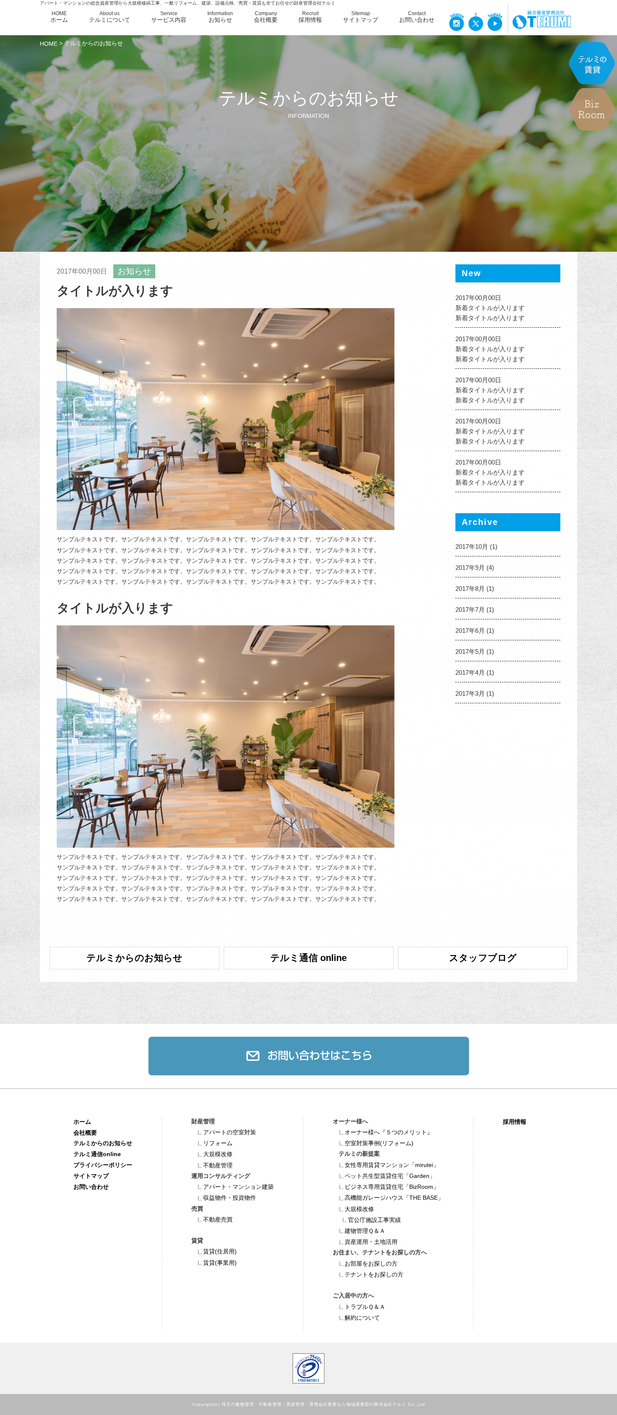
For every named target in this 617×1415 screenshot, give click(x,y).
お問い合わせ (91, 1186)
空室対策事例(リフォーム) (379, 1143)
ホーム (82, 1121)
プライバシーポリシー (102, 1165)
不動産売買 (218, 1219)
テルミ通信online (97, 1154)
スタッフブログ (483, 958)
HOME (59, 16)
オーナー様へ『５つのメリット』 (389, 1132)
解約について (362, 1317)
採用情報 (514, 1121)
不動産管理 (218, 1165)
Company (265, 16)
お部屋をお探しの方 (371, 1263)
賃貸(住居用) (220, 1251)
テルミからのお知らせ (134, 958)
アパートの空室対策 (229, 1132)
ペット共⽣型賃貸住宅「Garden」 (390, 1175)
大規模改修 (218, 1154)
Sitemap (360, 16)
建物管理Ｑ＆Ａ (365, 1230)
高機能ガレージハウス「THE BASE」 (394, 1197)
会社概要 (85, 1132)
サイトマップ (91, 1175)
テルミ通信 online (308, 958)
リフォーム (218, 1143)
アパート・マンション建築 (238, 1186)
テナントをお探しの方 (374, 1274)
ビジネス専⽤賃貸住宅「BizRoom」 (392, 1186)
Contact (416, 16)
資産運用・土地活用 (371, 1241)
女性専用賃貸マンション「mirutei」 (392, 1165)
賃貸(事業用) (220, 1262)
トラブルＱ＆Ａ (365, 1306)
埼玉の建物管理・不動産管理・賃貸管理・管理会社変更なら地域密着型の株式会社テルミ (314, 1404)
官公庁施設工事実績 (374, 1220)
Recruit (310, 16)
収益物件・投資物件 (229, 1197)
